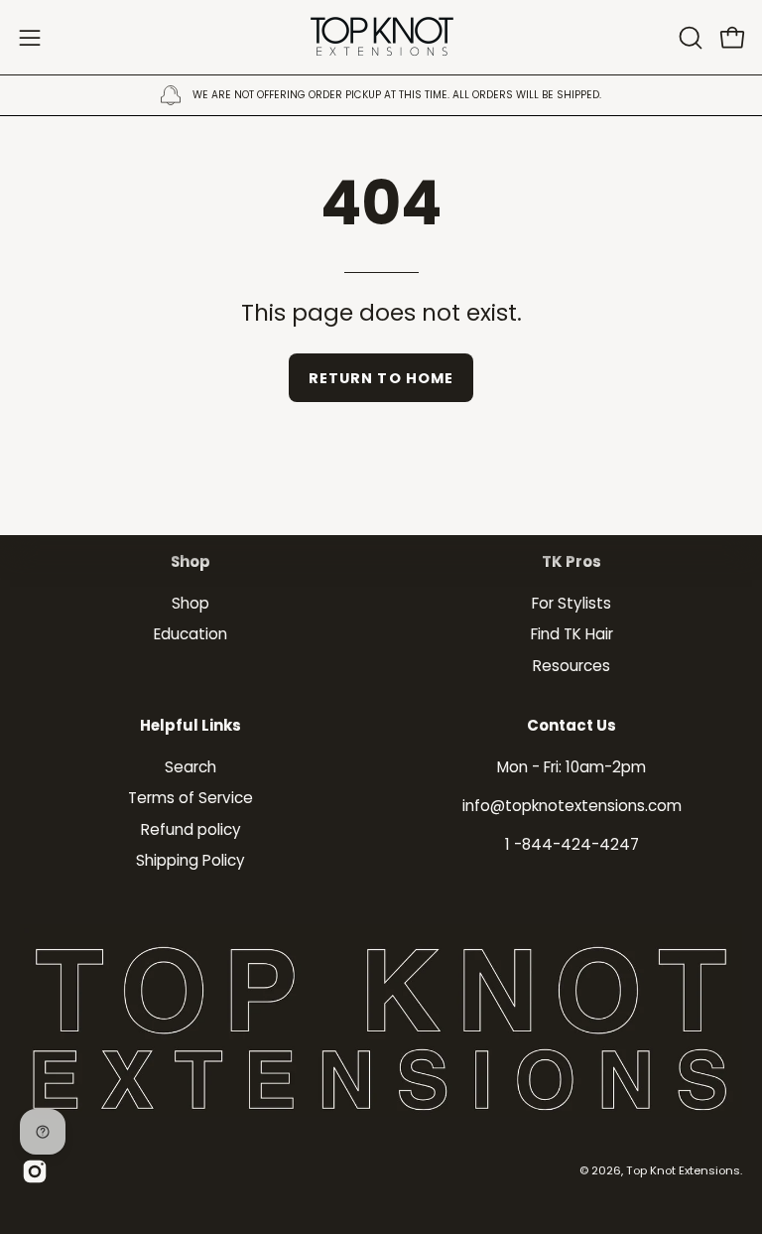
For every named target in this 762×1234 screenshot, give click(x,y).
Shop (190, 562)
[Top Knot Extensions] (381, 37)
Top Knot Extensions (683, 1170)
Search (190, 766)
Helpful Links (190, 726)
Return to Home (381, 378)
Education (190, 633)
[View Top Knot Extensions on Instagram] (35, 1171)
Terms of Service (190, 797)
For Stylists (571, 603)
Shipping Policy (190, 860)
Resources (571, 664)
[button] (688, 38)
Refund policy (191, 829)
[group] (381, 95)
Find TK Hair (572, 633)
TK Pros (571, 562)
